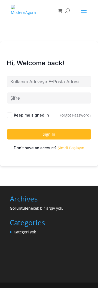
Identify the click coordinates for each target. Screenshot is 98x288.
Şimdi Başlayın (71, 147)
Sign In (49, 134)
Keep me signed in (31, 115)
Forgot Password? (75, 115)
